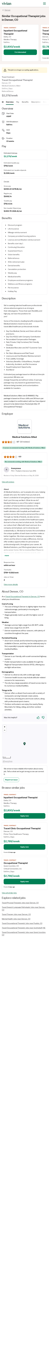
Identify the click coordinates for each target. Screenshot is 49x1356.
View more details (11, 584)
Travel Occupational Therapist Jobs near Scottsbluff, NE (23, 928)
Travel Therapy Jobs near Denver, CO (16, 914)
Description (36, 102)
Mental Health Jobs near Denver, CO (16, 919)
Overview (10, 102)
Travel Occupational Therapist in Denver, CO (22, 596)
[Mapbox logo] (8, 761)
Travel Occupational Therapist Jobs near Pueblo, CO (22, 923)
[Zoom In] (4, 726)
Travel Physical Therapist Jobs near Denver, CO (20, 903)
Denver (7, 10)
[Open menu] (2, 102)
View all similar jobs (9, 893)
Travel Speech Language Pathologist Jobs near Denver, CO (23, 908)
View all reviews (8, 482)
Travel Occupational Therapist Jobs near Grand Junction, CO (24, 933)
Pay (17, 102)
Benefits (25, 102)
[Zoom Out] (4, 730)
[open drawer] (44, 3)
